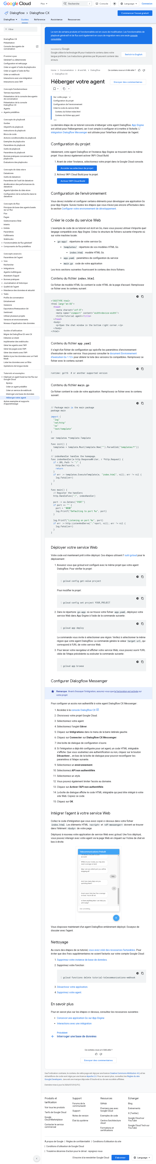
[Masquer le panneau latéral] (37, 1158)
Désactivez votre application (72, 986)
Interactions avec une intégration (74, 1023)
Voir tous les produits (55, 1107)
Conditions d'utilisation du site (107, 1141)
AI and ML (82, 70)
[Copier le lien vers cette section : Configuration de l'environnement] (109, 194)
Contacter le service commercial (54, 1125)
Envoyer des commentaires (128, 82)
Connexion (147, 3)
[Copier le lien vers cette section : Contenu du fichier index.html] (97, 279)
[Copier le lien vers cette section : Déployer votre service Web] (101, 548)
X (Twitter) (133, 1113)
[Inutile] (144, 70)
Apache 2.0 (91, 1076)
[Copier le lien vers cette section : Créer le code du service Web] (104, 220)
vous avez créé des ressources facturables (112, 950)
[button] (20, 112)
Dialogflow (17, 13)
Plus (43, 3)
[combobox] (77, 3)
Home (53, 70)
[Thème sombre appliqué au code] (137, 296)
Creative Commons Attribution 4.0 (124, 1073)
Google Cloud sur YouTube (136, 1119)
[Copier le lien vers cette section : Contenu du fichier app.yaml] (94, 343)
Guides (25, 19)
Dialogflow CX (39, 13)
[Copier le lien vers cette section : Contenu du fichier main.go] (92, 385)
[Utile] (139, 70)
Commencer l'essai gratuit (135, 13)
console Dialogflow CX (83, 710)
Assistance (56, 19)
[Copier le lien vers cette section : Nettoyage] (71, 942)
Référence (39, 19)
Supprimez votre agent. (69, 992)
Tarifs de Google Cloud (55, 1112)
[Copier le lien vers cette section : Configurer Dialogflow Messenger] (111, 681)
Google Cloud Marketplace (54, 1118)
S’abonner (120, 1157)
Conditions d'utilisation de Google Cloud (65, 1146)
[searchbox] (20, 29)
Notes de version (81, 1115)
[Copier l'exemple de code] (142, 296)
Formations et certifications (107, 1129)
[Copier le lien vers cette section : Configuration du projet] (93, 144)
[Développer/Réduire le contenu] (70, 97)
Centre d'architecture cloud (110, 1121)
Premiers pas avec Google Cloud (109, 1109)
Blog (130, 1103)
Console (103, 3)
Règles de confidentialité (78, 1141)
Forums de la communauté (79, 1104)
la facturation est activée (126, 691)
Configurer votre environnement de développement (89, 208)
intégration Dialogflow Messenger (69, 132)
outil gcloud (131, 555)
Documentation (67, 70)
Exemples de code (109, 1115)
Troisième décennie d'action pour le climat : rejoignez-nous (74, 1151)
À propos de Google (54, 1141)
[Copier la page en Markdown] (64, 88)
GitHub (103, 1103)
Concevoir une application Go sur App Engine (80, 1018)
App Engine (138, 125)
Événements (134, 1108)
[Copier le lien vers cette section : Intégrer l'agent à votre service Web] (113, 813)
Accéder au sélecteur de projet (77, 168)
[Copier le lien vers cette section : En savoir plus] (77, 1004)
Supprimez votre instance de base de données (82, 959)
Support (76, 1111)
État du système (80, 1120)
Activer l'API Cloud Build (73, 181)
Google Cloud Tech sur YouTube (138, 1126)
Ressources (74, 19)
